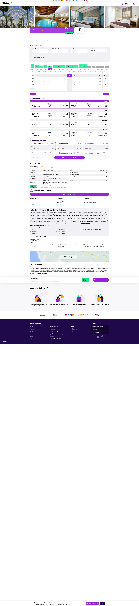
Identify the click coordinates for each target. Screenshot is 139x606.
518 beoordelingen (79, 31)
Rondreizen (19, 4)
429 (100, 84)
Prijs (73, 48)
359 (84, 84)
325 (105, 75)
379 (100, 81)
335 (49, 78)
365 (79, 84)
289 (100, 75)
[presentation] (3, 18)
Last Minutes (42, 4)
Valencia (36, 29)
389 (49, 84)
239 (69, 75)
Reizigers (35, 48)
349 (100, 78)
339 (64, 81)
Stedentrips (34, 4)
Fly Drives (26, 4)
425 (44, 81)
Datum (92, 48)
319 (84, 81)
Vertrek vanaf (55, 48)
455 (105, 84)
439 (44, 84)
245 (64, 75)
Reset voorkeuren (39, 57)
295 (84, 78)
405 (105, 81)
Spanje (32, 29)
